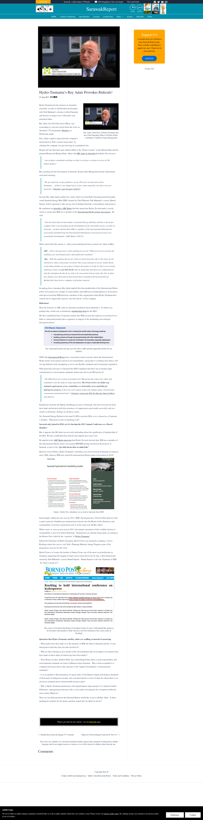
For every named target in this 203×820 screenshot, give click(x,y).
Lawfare (96, 16)
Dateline (66, 130)
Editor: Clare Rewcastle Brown (99, 775)
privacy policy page (111, 813)
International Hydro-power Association (94, 212)
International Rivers (56, 357)
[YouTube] (162, 2)
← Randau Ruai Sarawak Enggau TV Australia (56, 735)
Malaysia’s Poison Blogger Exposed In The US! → (100, 735)
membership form (79, 311)
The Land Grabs (133, 1)
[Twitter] (158, 2)
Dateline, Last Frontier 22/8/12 (67, 189)
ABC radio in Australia (86, 153)
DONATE (43, 2)
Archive (130, 16)
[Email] (166, 2)
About (149, 16)
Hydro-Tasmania (82, 536)
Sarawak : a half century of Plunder (77, 1)
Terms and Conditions (121, 775)
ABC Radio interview (63, 440)
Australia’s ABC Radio (62, 208)
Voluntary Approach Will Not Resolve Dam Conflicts (93, 393)
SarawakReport (101, 9)
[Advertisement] (149, 109)
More (119, 16)
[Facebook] (155, 2)
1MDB (53, 16)
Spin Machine (84, 16)
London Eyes (108, 16)
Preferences (175, 815)
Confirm (193, 815)
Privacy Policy (136, 775)
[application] (122, 16)
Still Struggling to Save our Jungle (110, 1)
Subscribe (140, 16)
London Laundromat (67, 16)
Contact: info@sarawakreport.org (73, 775)
